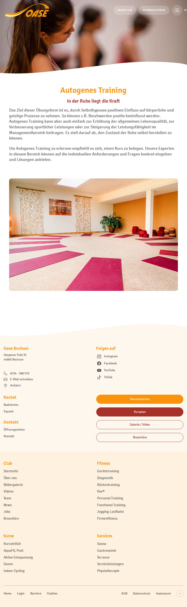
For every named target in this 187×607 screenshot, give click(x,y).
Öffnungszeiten (14, 430)
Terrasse (103, 557)
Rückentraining (108, 485)
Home (7, 593)
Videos (9, 491)
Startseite (11, 471)
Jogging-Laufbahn (110, 511)
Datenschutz (141, 593)
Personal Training (110, 498)
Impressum (163, 593)
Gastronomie (106, 550)
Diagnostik (105, 478)
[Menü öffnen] (177, 10)
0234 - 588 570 (19, 373)
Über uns (10, 478)
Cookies (52, 593)
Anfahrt (15, 385)
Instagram (111, 356)
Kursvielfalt (12, 543)
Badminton (11, 405)
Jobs (7, 511)
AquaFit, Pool (13, 550)
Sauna (101, 543)
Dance (8, 564)
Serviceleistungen (110, 564)
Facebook (110, 363)
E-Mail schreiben (21, 379)
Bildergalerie (13, 485)
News (8, 505)
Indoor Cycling (14, 571)
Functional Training (111, 505)
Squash (9, 411)
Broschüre (11, 518)
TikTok (108, 377)
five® (101, 491)
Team (7, 498)
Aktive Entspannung (18, 557)
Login (21, 593)
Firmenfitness (107, 518)
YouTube (109, 370)
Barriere (35, 593)
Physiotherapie (108, 571)
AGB (124, 593)
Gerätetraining (108, 471)
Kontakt (9, 436)
